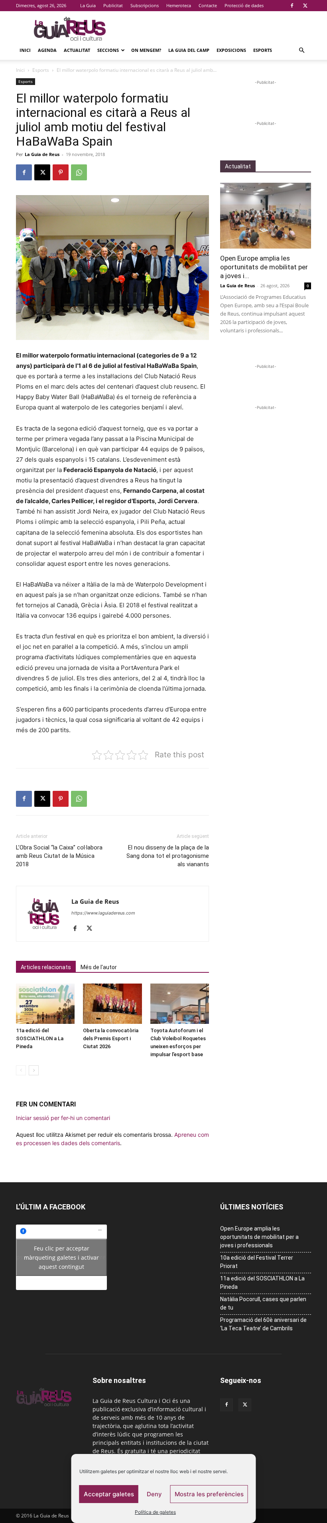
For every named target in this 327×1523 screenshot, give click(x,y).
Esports (262, 50)
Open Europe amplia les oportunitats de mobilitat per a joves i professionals (259, 1236)
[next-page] (34, 1070)
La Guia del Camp (188, 50)
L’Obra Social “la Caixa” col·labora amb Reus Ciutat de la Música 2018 (59, 856)
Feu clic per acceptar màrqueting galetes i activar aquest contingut (61, 1257)
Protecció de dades (244, 5)
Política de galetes (155, 1512)
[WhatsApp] (79, 172)
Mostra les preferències (209, 1494)
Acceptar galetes (109, 1494)
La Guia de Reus (42, 154)
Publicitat (113, 5)
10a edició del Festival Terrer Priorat (256, 1261)
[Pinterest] (61, 172)
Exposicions (231, 50)
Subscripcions (144, 5)
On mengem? (146, 50)
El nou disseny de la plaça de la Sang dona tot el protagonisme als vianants (167, 856)
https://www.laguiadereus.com (103, 913)
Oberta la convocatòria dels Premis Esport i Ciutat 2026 (110, 1038)
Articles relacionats (46, 967)
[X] (305, 5)
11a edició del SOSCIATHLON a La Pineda (39, 1038)
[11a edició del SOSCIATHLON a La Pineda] (45, 1004)
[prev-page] (21, 1070)
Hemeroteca (178, 5)
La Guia (88, 5)
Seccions (108, 50)
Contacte (208, 5)
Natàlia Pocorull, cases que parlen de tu (263, 1303)
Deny (154, 1494)
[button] (301, 50)
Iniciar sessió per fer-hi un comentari (63, 1117)
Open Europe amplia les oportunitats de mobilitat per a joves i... (264, 267)
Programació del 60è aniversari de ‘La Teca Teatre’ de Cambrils (263, 1324)
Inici (25, 50)
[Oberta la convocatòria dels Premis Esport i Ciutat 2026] (112, 1004)
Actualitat (77, 50)
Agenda (47, 50)
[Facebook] (292, 5)
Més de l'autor (99, 967)
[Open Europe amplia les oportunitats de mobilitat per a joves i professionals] (265, 216)
